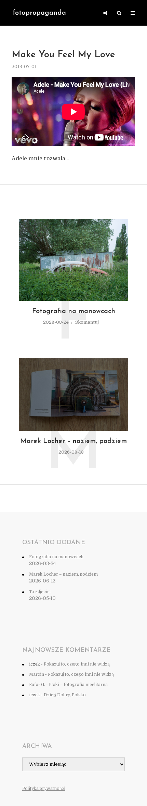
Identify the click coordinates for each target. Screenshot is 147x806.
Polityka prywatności (43, 788)
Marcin (36, 674)
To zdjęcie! (40, 591)
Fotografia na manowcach (73, 311)
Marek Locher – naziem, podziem (73, 441)
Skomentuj (87, 322)
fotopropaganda (39, 13)
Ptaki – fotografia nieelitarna (78, 684)
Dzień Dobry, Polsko (65, 695)
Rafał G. (37, 684)
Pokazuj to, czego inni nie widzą (77, 664)
